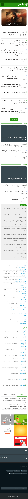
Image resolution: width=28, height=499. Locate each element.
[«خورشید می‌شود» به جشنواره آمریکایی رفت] (23, 186)
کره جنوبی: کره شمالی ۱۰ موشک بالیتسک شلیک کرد (14, 221)
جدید (21, 394)
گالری (25, 450)
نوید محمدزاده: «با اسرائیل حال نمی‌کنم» (16, 179)
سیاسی (25, 123)
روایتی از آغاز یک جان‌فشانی (13, 313)
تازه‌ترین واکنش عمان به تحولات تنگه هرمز (16, 225)
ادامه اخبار (14, 119)
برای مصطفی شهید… (14, 373)
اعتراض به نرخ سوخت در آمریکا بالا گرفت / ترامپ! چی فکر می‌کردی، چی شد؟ (9, 52)
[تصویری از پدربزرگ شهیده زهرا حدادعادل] (23, 158)
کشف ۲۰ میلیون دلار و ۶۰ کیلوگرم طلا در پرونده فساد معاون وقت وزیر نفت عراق (9, 111)
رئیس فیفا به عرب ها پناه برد (11, 60)
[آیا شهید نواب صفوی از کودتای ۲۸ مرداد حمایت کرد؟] (14, 133)
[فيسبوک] (1, 1)
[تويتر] (5, 483)
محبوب (13, 394)
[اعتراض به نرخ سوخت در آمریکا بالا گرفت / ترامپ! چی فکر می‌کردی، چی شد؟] (23, 152)
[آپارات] (5, 1)
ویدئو (25, 458)
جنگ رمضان (22, 473)
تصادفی (5, 394)
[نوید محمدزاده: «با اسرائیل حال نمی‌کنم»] (14, 174)
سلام (10, 470)
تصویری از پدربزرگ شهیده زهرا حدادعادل (10, 156)
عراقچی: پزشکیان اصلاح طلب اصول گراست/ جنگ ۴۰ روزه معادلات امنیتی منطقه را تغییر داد (10, 145)
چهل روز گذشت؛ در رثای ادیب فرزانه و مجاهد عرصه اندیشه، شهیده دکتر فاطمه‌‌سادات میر (11, 357)
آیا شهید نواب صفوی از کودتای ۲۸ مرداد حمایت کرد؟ (14, 138)
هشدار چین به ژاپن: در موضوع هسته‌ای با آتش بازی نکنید (15, 398)
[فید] (7, 1)
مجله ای (13, 473)
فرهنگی (25, 164)
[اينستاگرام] (3, 1)
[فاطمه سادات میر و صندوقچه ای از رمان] (14, 17)
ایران (17, 470)
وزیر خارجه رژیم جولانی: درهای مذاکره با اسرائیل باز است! (15, 408)
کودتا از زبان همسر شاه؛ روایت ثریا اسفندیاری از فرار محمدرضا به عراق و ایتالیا (9, 43)
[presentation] (2, 16)
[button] (12, 27)
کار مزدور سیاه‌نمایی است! (13, 307)
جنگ (24, 470)
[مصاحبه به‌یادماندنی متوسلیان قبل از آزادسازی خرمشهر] (23, 199)
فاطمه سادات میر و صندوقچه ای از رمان (15, 24)
